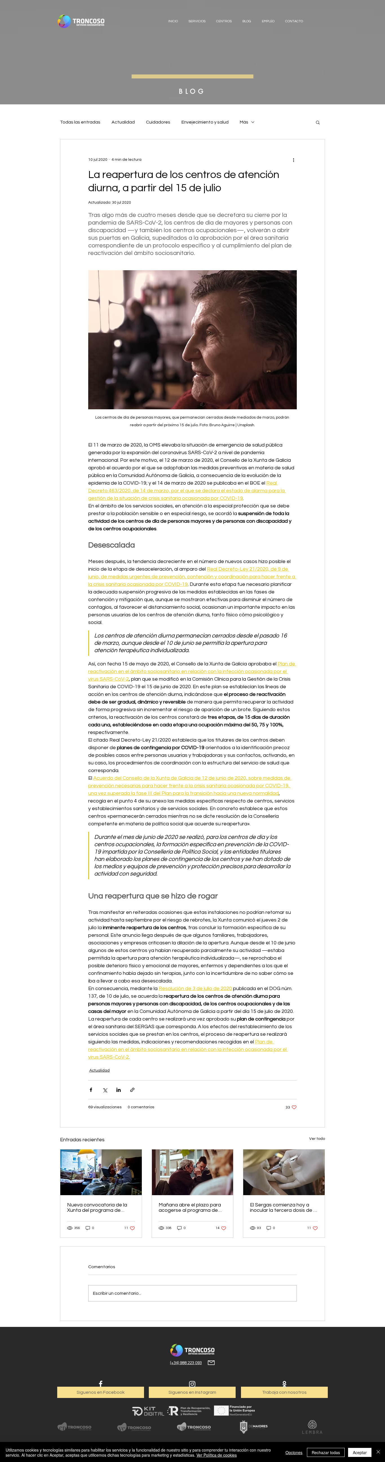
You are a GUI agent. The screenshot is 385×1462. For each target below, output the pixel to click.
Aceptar (360, 1452)
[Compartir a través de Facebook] (91, 1089)
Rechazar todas (326, 1452)
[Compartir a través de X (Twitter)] (104, 1089)
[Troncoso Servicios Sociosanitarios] (192, 1350)
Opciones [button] (294, 1452)
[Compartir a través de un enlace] (132, 1089)
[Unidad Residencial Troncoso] (194, 1427)
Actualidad (123, 122)
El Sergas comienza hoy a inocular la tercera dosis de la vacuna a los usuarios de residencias (283, 1207)
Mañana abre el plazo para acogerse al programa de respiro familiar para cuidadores (190, 1207)
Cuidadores (158, 122)
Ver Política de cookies (216, 1455)
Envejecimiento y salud (205, 122)
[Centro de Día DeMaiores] (254, 1427)
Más (244, 122)
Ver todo (317, 1139)
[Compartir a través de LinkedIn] (118, 1089)
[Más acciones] (293, 159)
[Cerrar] (378, 1452)
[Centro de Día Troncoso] (74, 1427)
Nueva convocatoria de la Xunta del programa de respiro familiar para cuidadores (97, 1207)
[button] (317, 122)
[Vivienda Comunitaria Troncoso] (134, 1427)
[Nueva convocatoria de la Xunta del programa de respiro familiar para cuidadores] (101, 1172)
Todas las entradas (80, 122)
